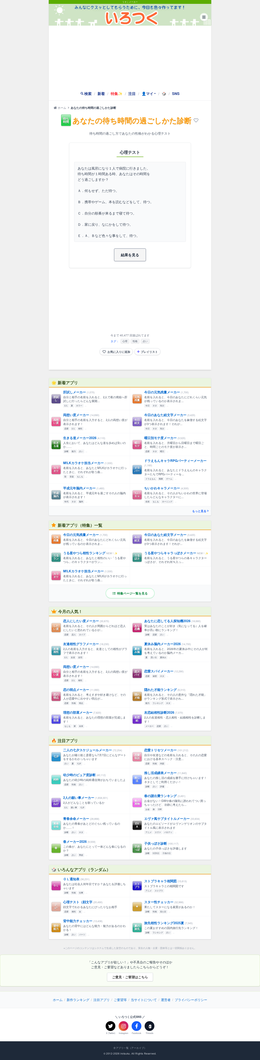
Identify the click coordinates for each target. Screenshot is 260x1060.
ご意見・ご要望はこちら (130, 977)
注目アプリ (101, 999)
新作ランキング (78, 999)
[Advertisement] (130, 56)
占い (145, 341)
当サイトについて (144, 999)
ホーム (61, 108)
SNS (176, 93)
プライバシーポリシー (191, 999)
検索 (88, 93)
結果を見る (130, 254)
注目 (132, 93)
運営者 (166, 999)
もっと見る (199, 511)
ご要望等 (120, 999)
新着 (101, 93)
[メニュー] (204, 17)
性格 (135, 341)
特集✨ (116, 93)
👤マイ (147, 93)
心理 (124, 341)
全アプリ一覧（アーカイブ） (130, 1047)
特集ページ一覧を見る (132, 593)
